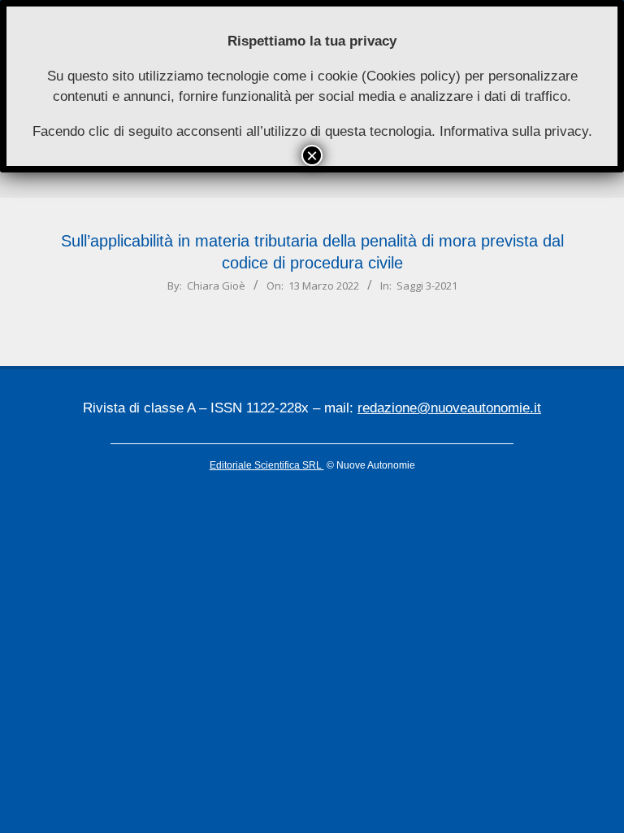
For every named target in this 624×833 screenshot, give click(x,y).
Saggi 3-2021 (426, 285)
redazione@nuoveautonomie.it (449, 408)
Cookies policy (411, 76)
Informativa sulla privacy (514, 131)
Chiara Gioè (216, 285)
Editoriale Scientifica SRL (267, 465)
